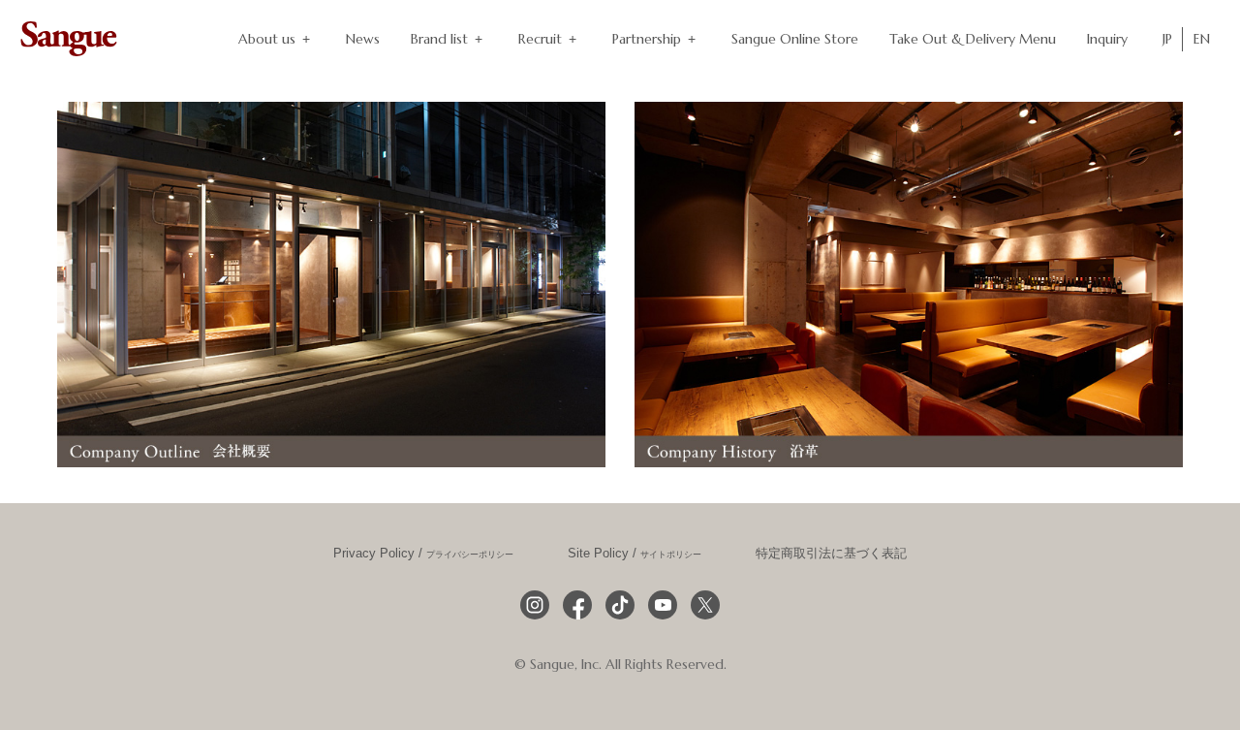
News (363, 39)
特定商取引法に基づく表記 (831, 553)
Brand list (439, 39)
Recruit (540, 39)
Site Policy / (634, 553)
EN (1202, 39)
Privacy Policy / (423, 553)
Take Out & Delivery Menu (972, 39)
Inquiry (1107, 39)
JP (1167, 39)
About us (266, 39)
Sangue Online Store (794, 39)
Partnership (646, 39)
